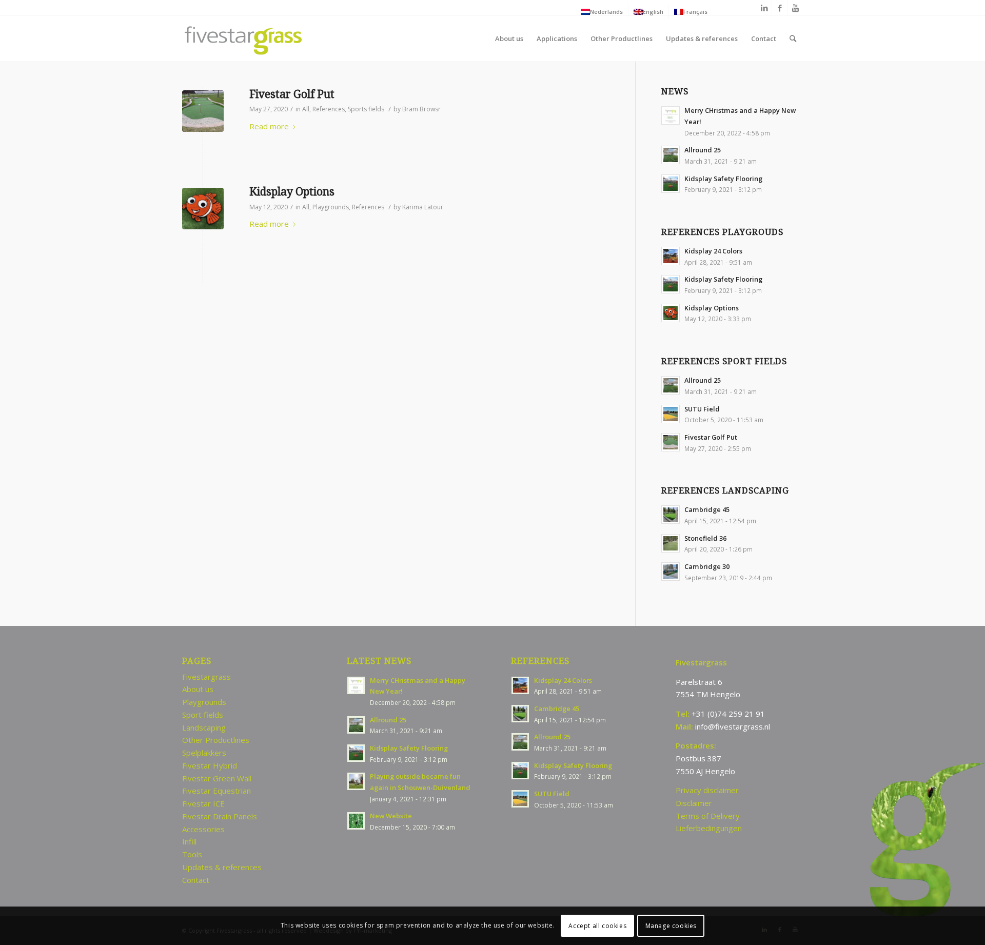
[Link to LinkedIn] (764, 7)
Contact (195, 880)
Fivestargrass (206, 677)
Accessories (203, 829)
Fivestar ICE (203, 803)
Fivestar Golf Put (291, 94)
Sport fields (202, 715)
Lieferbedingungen (709, 828)
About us (197, 689)
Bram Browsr (421, 109)
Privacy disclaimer (707, 790)
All (305, 109)
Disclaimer (694, 803)
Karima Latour (422, 207)
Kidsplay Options (291, 191)
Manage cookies (671, 925)
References (328, 109)
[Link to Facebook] (779, 7)
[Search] (793, 38)
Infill (189, 841)
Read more (269, 126)
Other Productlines (215, 740)
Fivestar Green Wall (216, 778)
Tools (192, 854)
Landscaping (204, 727)
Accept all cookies (597, 925)
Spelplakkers (204, 752)
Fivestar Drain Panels (219, 816)
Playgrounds (330, 207)
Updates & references (222, 867)
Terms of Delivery (708, 816)
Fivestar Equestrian (216, 790)
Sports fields (366, 109)
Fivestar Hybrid (209, 765)
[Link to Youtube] (795, 7)
